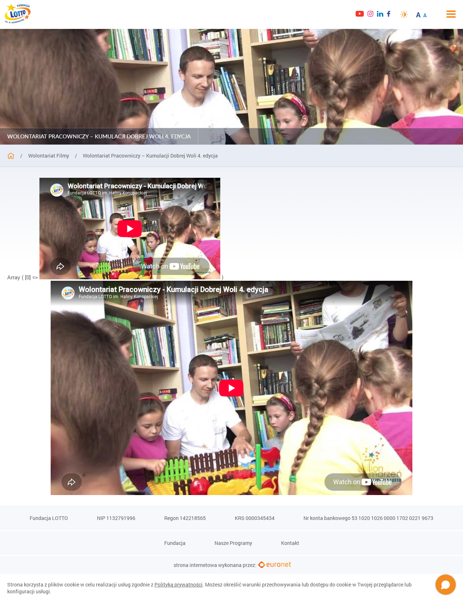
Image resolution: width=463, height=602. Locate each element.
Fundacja (175, 543)
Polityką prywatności (178, 584)
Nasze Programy (233, 543)
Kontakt (290, 543)
